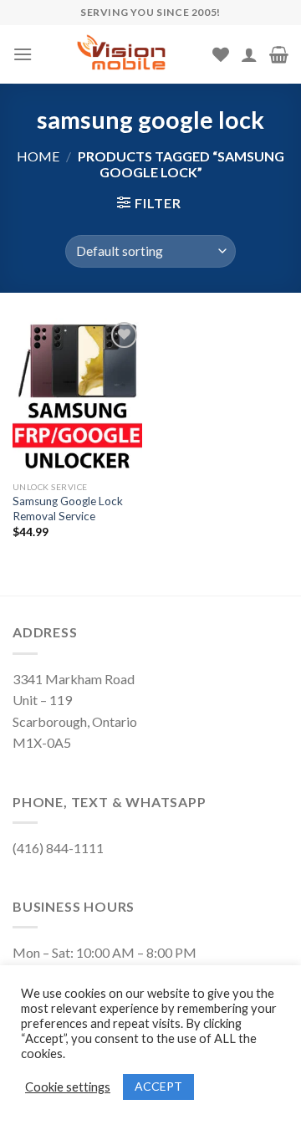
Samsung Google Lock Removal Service (68, 508)
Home (38, 156)
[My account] (249, 54)
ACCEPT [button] (158, 1086)
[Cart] (278, 54)
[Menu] (23, 53)
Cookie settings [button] (67, 1087)
